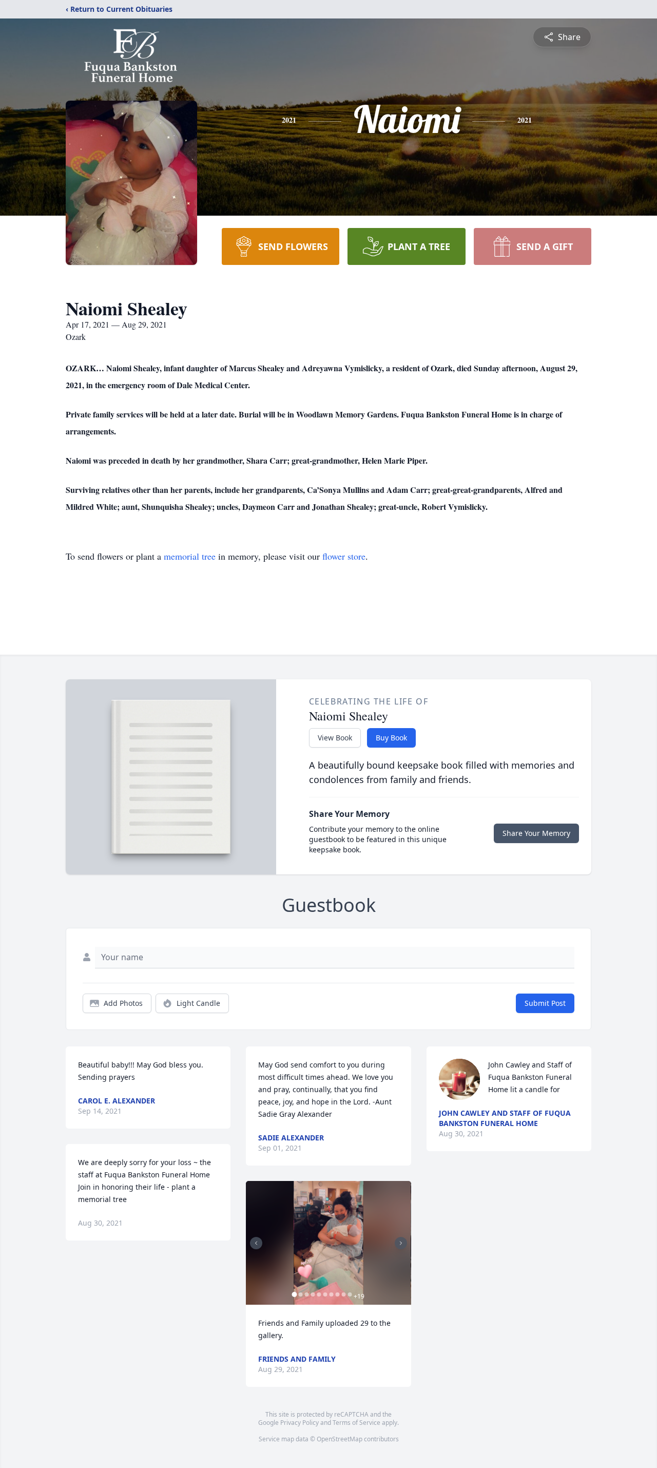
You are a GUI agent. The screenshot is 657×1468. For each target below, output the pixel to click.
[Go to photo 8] (337, 1294)
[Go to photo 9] (343, 1294)
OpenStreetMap (339, 1439)
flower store (343, 556)
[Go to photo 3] (306, 1294)
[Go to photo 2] (300, 1294)
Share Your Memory (536, 833)
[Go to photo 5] (319, 1294)
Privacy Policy (299, 1422)
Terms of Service (356, 1422)
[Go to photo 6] (325, 1294)
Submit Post (545, 1003)
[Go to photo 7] (331, 1294)
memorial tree (190, 556)
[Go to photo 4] (313, 1294)
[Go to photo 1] (294, 1294)
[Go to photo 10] (349, 1294)
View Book (335, 737)
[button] (328, 1243)
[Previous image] (256, 1243)
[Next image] (401, 1243)
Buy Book (391, 737)
